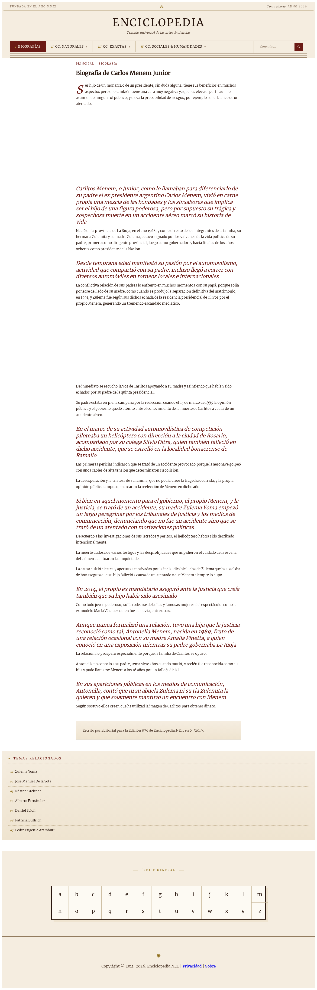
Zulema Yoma (26, 772)
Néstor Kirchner (28, 791)
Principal (85, 63)
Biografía (108, 63)
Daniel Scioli (25, 811)
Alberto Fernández (30, 801)
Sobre (210, 966)
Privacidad (192, 966)
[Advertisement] (158, 145)
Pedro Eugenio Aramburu (35, 830)
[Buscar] (298, 47)
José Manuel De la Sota (33, 781)
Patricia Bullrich (28, 820)
